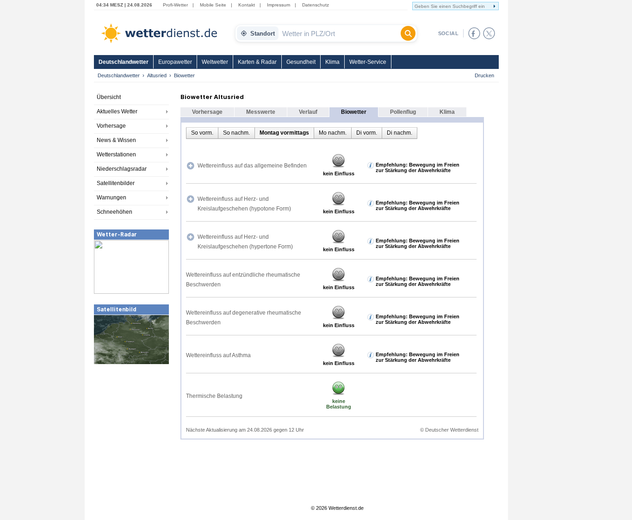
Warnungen (111, 197)
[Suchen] (408, 33)
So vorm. (202, 133)
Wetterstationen (116, 154)
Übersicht (109, 97)
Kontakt (246, 4)
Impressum (278, 4)
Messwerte (260, 112)
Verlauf (308, 112)
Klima (332, 62)
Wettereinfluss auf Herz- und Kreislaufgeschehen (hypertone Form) (245, 242)
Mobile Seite (213, 4)
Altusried (157, 75)
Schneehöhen (114, 212)
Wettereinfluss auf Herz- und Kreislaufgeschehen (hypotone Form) (244, 204)
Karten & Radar (257, 62)
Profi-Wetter (175, 4)
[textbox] (340, 33)
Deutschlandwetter (124, 62)
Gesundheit (301, 62)
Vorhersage (111, 126)
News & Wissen (116, 140)
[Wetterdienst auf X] (489, 33)
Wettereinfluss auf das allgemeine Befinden (252, 165)
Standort (262, 33)
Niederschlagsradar (122, 169)
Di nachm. (399, 133)
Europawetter (175, 62)
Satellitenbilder (116, 183)
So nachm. (236, 133)
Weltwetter (215, 62)
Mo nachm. (333, 133)
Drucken (484, 75)
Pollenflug (403, 112)
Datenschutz (315, 4)
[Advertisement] (131, 434)
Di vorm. (366, 133)
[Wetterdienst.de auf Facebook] (474, 33)
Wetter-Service (367, 62)
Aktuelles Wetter (117, 111)
